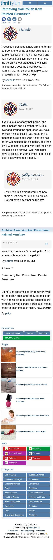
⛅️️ (46, 534)
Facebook (36, 453)
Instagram (12, 463)
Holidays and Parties (37, 497)
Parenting (33, 506)
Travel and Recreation (14, 515)
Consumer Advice (12, 484)
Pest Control (12, 448)
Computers (33, 479)
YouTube (36, 458)
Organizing (9, 506)
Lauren (9, 260)
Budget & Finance (36, 475)
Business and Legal (13, 479)
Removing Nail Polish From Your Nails (32, 416)
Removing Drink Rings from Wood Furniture (30, 353)
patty (8, 313)
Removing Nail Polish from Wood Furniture (30, 400)
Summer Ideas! (13, 453)
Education (33, 488)
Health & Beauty (12, 497)
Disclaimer (13, 530)
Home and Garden (12, 333)
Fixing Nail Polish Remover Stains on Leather (31, 368)
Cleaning (29, 333)
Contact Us (39, 530)
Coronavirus (34, 484)
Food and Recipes (36, 493)
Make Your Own (35, 502)
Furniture (43, 333)
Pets (7, 511)
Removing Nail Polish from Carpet (30, 431)
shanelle (10, 80)
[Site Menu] (30, 3)
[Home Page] (11, 1)
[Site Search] (44, 3)
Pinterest (12, 458)
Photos (32, 511)
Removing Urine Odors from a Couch (31, 384)
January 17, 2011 (12, 338)
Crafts (7, 488)
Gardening (35, 448)
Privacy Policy (26, 530)
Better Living (10, 475)
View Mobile (34, 527)
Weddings (33, 515)
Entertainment (11, 493)
